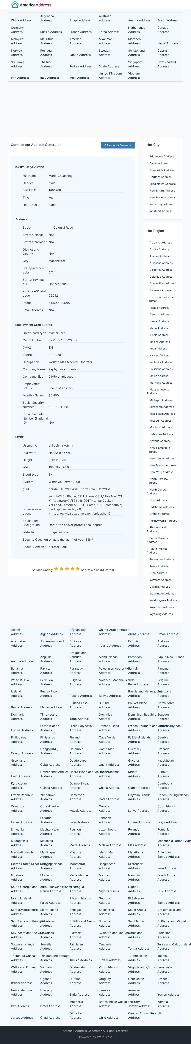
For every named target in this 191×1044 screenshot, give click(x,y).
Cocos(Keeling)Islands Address (168, 797)
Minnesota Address (162, 406)
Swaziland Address (135, 935)
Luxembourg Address (108, 832)
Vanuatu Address (46, 969)
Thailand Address (46, 64)
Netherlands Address (136, 30)
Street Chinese (33, 235)
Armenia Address (134, 992)
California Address (161, 269)
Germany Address (17, 30)
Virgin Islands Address (108, 969)
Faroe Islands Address (49, 728)
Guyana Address (134, 763)
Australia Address (105, 18)
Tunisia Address (81, 960)
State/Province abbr (33, 270)
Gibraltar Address (76, 1015)
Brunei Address (21, 983)
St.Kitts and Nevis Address (81, 923)
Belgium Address (163, 682)
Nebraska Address (161, 434)
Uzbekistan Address (136, 981)
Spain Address (109, 66)
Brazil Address (167, 20)
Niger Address (109, 891)
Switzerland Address (136, 53)
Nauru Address (50, 891)
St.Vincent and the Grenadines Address (22, 935)
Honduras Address (105, 774)
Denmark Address (17, 717)
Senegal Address (75, 912)
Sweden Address (104, 53)
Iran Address (20, 78)
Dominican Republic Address (139, 717)
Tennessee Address (162, 559)
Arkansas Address (161, 263)
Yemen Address (168, 994)
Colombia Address (76, 751)
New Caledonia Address (21, 992)
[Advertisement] (95, 109)
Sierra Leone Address (49, 912)
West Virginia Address (163, 600)
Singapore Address (135, 64)
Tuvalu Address (109, 960)
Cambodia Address (164, 786)
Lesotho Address (46, 820)
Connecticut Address (163, 283)
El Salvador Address (136, 900)
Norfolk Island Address (21, 900)
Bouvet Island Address (137, 705)
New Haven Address (163, 197)
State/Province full (33, 282)
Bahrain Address (134, 671)
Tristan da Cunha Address (22, 958)
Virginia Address (160, 586)
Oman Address (167, 634)
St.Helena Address (47, 923)
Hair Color (30, 205)
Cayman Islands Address (139, 797)
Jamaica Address (105, 992)
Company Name (34, 369)
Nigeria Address (134, 889)
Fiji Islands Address (47, 739)
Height (27, 460)
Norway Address (17, 53)
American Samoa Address (168, 854)
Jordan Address (139, 1006)
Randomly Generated (119, 145)
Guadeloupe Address (78, 763)
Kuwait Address (80, 810)
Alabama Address (161, 242)
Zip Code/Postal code (34, 293)
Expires (28, 355)
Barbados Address (135, 659)
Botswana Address (164, 693)
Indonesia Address (76, 1004)
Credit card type (34, 333)
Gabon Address (139, 788)
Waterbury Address (162, 204)
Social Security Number (33, 405)
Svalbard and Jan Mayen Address (110, 935)
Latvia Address (21, 822)
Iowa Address (158, 348)
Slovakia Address (46, 935)
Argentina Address (47, 18)
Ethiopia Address (75, 643)
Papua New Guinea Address (168, 659)
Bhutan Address (51, 707)
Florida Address (159, 307)
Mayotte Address (75, 854)
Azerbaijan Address (18, 643)
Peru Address (166, 868)
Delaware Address (161, 290)
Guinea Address (51, 788)
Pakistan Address (46, 671)
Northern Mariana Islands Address (110, 682)
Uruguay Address (105, 981)
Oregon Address (160, 513)
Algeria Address (51, 634)
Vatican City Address (166, 728)
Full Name (30, 176)
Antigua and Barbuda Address (78, 657)
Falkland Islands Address (139, 739)
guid (26, 489)
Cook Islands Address (166, 808)
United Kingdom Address (110, 76)
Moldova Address (17, 877)
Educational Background (31, 523)
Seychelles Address (106, 912)
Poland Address (81, 695)
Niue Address (166, 891)
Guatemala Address (77, 969)
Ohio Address (158, 500)
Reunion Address (75, 832)
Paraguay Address (76, 671)
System (28, 482)
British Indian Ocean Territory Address (110, 1004)
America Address (75, 41)
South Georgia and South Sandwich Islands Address (22, 889)
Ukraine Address (75, 981)
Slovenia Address (76, 935)
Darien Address (159, 163)
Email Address (33, 310)
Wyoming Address (161, 614)
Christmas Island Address (168, 912)
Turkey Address (81, 66)
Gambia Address (163, 739)
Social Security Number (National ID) (35, 418)
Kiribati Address (134, 774)
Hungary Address (46, 992)
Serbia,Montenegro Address (22, 912)
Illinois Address (159, 334)
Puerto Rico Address (48, 693)
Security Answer (34, 547)
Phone (27, 303)
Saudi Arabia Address (137, 912)
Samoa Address (168, 902)
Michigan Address (161, 400)
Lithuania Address (17, 832)
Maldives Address (46, 843)
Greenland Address (18, 763)
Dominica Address (105, 717)
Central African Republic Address (139, 1015)
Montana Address (161, 427)
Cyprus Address (163, 53)
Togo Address (79, 719)
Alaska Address (159, 249)
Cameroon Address (77, 797)
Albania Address (17, 632)
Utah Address (158, 573)
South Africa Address (166, 877)
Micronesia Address (135, 866)
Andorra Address (163, 643)
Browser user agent (32, 511)
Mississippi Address (162, 413)
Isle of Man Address (106, 854)
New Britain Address (162, 190)
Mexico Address (104, 877)
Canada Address (163, 30)
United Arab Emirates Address (110, 632)
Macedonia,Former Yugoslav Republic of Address (168, 843)
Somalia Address (46, 946)
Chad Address (50, 1017)
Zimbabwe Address (47, 797)
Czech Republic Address (22, 797)
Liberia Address (139, 822)
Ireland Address (110, 645)
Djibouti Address (163, 774)
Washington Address (163, 593)
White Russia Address (20, 682)
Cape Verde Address (107, 739)
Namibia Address (134, 877)
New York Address (161, 472)
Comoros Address (17, 808)
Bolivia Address (110, 695)
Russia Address (51, 32)
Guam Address (109, 764)
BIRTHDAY (30, 190)
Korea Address (109, 32)
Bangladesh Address (107, 866)
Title (26, 197)
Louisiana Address (161, 369)
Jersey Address (22, 1017)
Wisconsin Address (162, 607)
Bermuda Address (46, 682)
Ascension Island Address (51, 643)
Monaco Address (46, 877)
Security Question (35, 539)
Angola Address (22, 661)
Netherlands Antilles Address (51, 774)
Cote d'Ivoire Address (49, 808)
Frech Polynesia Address (81, 728)
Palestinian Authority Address (110, 671)
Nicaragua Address (77, 889)
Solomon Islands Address (22, 946)
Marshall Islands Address (22, 854)
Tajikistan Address (76, 946)
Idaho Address (159, 328)
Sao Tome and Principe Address (22, 923)
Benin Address (138, 684)
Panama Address (163, 671)
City (26, 261)
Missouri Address (161, 420)
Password (30, 453)
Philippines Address (18, 739)
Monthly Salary (33, 395)
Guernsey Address (134, 751)
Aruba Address (138, 634)
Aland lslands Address (108, 659)
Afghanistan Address (78, 632)
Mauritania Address (135, 854)
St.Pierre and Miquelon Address (168, 923)
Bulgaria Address (75, 682)
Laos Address (79, 822)
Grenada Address (163, 751)
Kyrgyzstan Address (19, 786)
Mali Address (137, 845)
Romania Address (163, 832)
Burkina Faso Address (79, 705)
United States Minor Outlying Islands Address (22, 866)
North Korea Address (166, 705)
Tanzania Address (105, 946)
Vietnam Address (134, 76)
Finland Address (75, 739)
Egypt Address (80, 20)
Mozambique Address (79, 877)
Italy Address (49, 78)
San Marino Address (136, 923)
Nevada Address (160, 440)
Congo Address (22, 753)
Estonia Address (134, 643)
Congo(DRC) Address (49, 751)
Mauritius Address (46, 41)
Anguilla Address (46, 659)
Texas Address (159, 566)
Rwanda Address (134, 832)
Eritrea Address (22, 730)
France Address (81, 32)
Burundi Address (104, 705)
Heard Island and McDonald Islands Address (81, 774)
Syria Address (79, 994)
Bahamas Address (17, 671)
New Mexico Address (163, 465)
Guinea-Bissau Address (80, 786)
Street (27, 227)
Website (28, 532)
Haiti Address (20, 776)
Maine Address (159, 375)
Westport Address (161, 211)
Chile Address (108, 1017)
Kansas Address (160, 355)
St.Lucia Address (104, 923)
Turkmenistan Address (137, 958)
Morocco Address (134, 41)
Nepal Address (167, 43)
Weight (27, 467)
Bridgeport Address (162, 156)
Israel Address (50, 1006)
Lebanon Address (105, 820)
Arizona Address (160, 256)
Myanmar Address (105, 41)
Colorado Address (161, 276)
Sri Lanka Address (17, 64)
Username (30, 445)
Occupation (31, 362)
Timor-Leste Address (48, 717)
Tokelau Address (163, 958)
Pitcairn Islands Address (80, 900)
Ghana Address (109, 788)
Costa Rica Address (106, 751)
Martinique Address (47, 854)
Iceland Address (17, 693)
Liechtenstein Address (49, 832)
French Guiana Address (109, 728)
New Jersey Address (163, 458)
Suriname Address (163, 935)
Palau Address (50, 902)
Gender (28, 183)
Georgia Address (160, 314)
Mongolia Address (46, 866)
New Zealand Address (166, 64)
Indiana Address (160, 341)
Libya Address (167, 822)
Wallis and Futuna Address (22, 969)
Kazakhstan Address (165, 763)
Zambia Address (163, 1004)
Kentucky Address (161, 362)
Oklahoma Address (162, 507)
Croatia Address (104, 808)
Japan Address (80, 55)
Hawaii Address (159, 321)
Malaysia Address (17, 41)
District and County (31, 252)
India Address (79, 78)
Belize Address (21, 707)
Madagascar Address (19, 843)
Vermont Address (161, 579)
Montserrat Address (77, 866)
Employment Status (31, 386)
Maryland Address (161, 382)
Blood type (30, 474)
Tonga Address (138, 948)
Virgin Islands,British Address (139, 969)
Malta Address (80, 845)
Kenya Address (138, 810)
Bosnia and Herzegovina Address (139, 693)
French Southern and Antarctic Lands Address (139, 728)
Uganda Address (46, 981)
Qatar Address (109, 799)
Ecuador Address (163, 717)
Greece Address (163, 981)
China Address (21, 20)
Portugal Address (46, 53)
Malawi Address (110, 845)
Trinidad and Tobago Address (51, 958)
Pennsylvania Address (163, 520)
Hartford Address (161, 176)
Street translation (35, 242)
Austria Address (139, 20)
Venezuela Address (164, 969)
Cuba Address (50, 764)
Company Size (33, 376)
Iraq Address (20, 1006)
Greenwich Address (162, 170)
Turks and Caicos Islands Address (168, 946)
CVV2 (27, 347)
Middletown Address (163, 183)
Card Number (32, 340)
